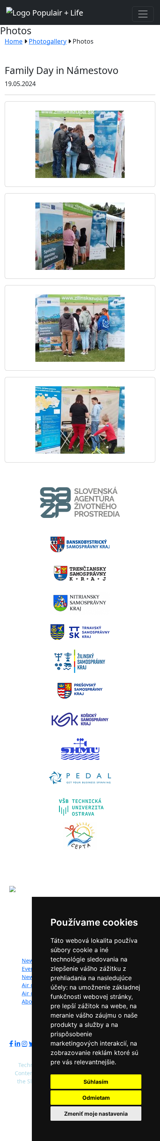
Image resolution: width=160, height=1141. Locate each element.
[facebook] (11, 1044)
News (29, 960)
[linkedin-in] (17, 1044)
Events (30, 968)
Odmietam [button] (96, 1097)
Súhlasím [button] (95, 1081)
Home (14, 41)
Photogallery (47, 41)
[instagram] (24, 1044)
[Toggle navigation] (143, 14)
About (29, 1001)
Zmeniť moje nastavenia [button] (96, 1113)
